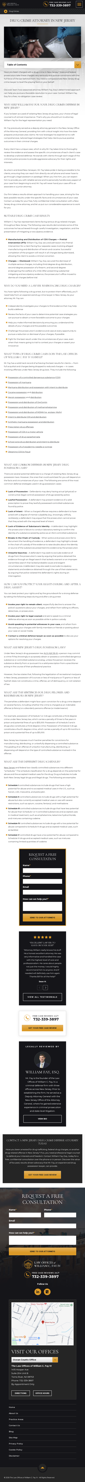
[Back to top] (42, 1468)
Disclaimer (14, 1456)
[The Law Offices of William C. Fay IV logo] (13, 4)
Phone (27, 876)
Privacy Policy (16, 1444)
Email (26, 887)
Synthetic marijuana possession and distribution (31, 422)
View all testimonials (42, 997)
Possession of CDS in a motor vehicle (25, 432)
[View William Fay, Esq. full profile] (42, 1053)
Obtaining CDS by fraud (19, 452)
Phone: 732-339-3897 (22, 1380)
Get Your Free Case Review (42, 1175)
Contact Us (14, 1425)
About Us (13, 1413)
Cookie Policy (15, 1450)
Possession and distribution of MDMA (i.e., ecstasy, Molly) (35, 412)
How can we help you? (36, 899)
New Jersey (9, 768)
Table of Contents (17, 64)
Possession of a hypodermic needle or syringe (30, 447)
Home (12, 1407)
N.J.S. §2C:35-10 (51, 653)
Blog (11, 1431)
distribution (37, 392)
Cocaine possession (17, 392)
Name (26, 865)
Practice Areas (16, 1419)
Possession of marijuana (19, 382)
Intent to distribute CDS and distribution (27, 417)
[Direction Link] (42, 1324)
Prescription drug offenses (21, 427)
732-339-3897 (46, 1019)
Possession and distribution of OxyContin (27, 402)
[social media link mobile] (37, 1292)
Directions (20, 1393)
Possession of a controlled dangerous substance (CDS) (34, 377)
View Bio (42, 1119)
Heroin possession (17, 397)
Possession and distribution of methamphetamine (32, 407)
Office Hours (42, 1393)
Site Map (13, 1438)
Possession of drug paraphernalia (24, 437)
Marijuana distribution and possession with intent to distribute (38, 387)
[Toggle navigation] (79, 4)
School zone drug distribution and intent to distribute (33, 442)
